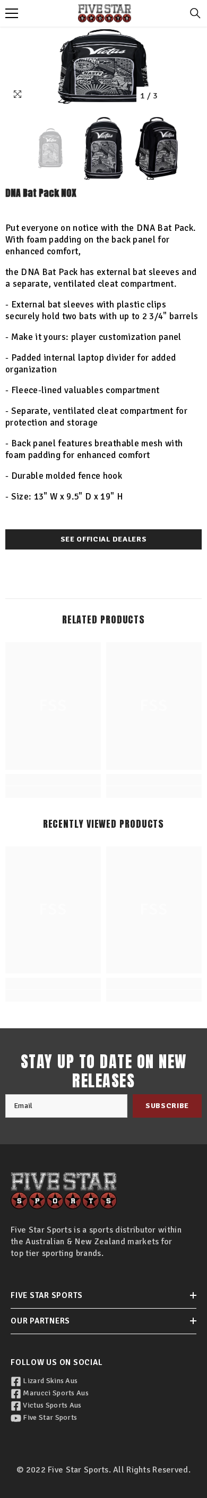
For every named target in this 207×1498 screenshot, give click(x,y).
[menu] (11, 13)
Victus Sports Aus (51, 1405)
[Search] (195, 13)
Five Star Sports (49, 1417)
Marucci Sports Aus (55, 1392)
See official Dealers (104, 539)
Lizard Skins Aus (49, 1380)
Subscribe (167, 1105)
